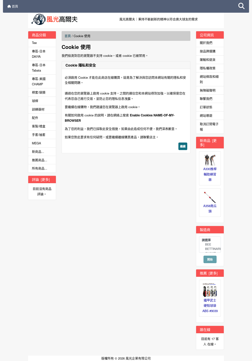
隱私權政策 (207, 68)
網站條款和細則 (209, 79)
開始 (210, 259)
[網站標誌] (61, 19)
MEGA (36, 143)
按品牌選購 (207, 51)
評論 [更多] (41, 179)
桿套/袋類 (38, 92)
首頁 (14, 6)
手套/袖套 (38, 134)
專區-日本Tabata (39, 67)
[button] (241, 6)
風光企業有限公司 (138, 358)
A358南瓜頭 (210, 208)
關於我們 (206, 42)
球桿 (35, 100)
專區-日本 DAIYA (39, 54)
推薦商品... (39, 160)
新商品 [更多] (208, 142)
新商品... (38, 151)
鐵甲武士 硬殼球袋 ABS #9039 (210, 305)
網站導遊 (206, 115)
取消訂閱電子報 (209, 126)
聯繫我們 (206, 98)
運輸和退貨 (207, 59)
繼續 (183, 146)
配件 (35, 117)
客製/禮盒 (38, 126)
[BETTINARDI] (209, 249)
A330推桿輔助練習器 (210, 174)
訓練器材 (38, 109)
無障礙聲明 (207, 90)
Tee (34, 42)
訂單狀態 (206, 107)
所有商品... (39, 168)
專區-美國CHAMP (39, 81)
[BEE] (209, 244)
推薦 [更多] (209, 273)
